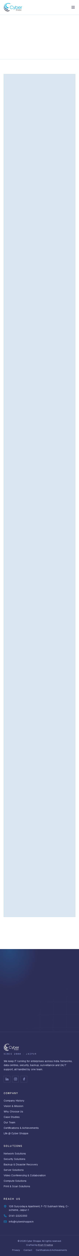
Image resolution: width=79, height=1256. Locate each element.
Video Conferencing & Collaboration (25, 1175)
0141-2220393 (18, 1215)
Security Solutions (14, 1159)
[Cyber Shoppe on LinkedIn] (7, 1079)
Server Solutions (14, 1170)
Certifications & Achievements (21, 1128)
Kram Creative (45, 1245)
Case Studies (12, 1117)
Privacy (16, 1250)
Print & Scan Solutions (17, 1186)
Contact (28, 1250)
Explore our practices (39, 1016)
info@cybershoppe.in (21, 1221)
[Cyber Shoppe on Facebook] (24, 1079)
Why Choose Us (13, 1111)
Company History (14, 1100)
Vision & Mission (13, 1106)
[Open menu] (73, 7)
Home (7, 24)
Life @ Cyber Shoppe (16, 1133)
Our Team (9, 1122)
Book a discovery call (37, 1004)
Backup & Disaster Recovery (21, 1164)
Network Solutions (15, 1153)
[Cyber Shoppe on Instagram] (15, 1079)
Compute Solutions (15, 1180)
